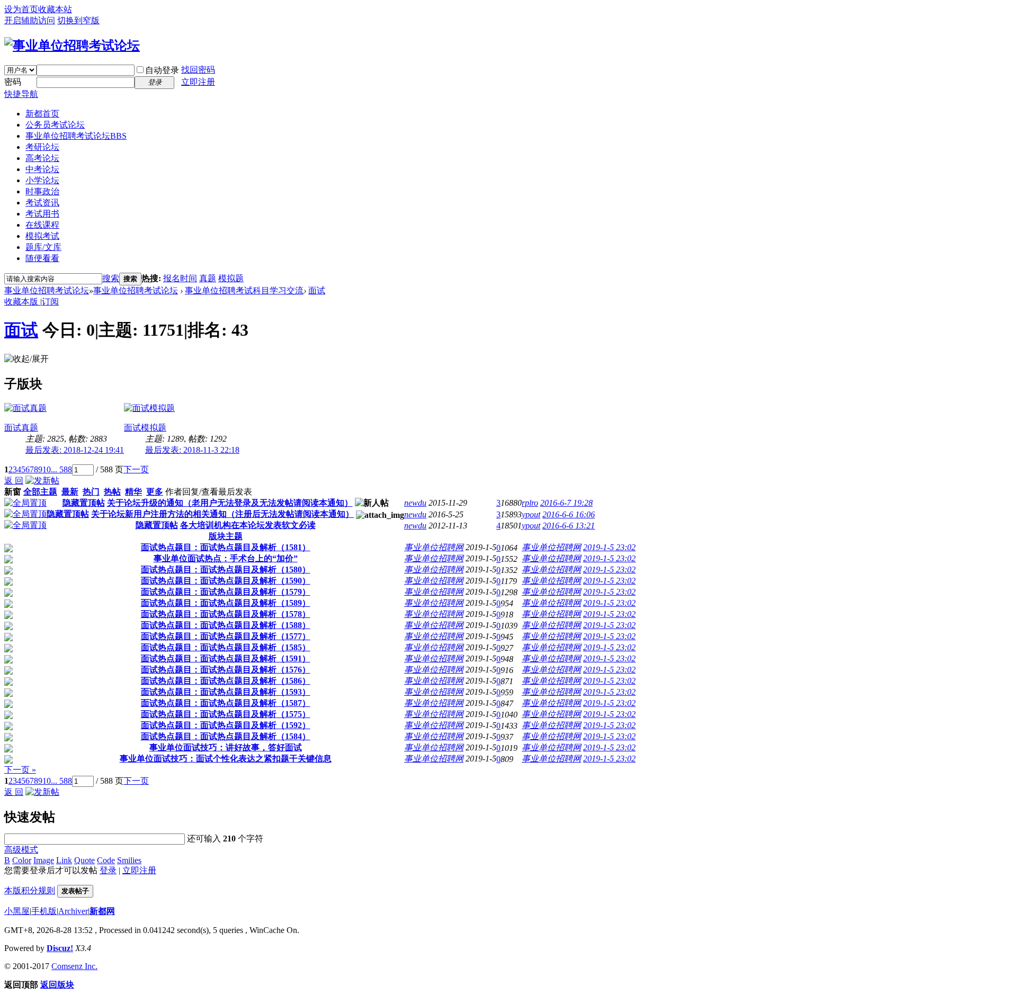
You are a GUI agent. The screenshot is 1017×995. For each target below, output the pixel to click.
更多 (154, 491)
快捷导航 (21, 93)
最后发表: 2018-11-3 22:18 (192, 449)
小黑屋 (17, 911)
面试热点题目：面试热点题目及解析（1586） (225, 680)
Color (21, 860)
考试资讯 (42, 202)
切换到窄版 (78, 20)
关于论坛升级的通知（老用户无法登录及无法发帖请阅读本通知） (230, 502)
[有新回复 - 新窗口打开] (8, 549)
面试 (316, 290)
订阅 (50, 301)
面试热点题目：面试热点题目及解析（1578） (225, 613)
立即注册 (198, 81)
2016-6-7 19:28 (566, 502)
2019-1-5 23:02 (609, 547)
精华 (133, 491)
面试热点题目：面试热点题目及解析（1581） (225, 547)
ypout (531, 514)
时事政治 (42, 191)
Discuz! (60, 948)
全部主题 (40, 491)
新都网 (102, 911)
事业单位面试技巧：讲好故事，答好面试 (225, 747)
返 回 (13, 480)
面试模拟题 (145, 427)
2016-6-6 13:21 (568, 525)
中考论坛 (42, 169)
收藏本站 (55, 9)
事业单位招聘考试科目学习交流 (244, 290)
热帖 (112, 491)
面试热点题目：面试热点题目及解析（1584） (225, 736)
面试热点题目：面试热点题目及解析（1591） (225, 658)
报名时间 (180, 278)
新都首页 (42, 113)
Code (106, 860)
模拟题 (231, 278)
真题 (207, 278)
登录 (108, 870)
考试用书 (42, 213)
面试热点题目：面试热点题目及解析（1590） (225, 580)
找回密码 (198, 69)
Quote (84, 860)
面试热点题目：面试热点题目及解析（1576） (225, 669)
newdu (415, 502)
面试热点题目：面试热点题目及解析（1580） (225, 569)
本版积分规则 (29, 890)
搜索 (110, 278)
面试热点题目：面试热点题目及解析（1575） (225, 714)
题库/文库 (43, 247)
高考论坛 (42, 158)
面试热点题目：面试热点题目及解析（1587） (225, 702)
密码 (12, 81)
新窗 (12, 491)
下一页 (136, 469)
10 (46, 469)
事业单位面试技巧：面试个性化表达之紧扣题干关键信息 (226, 758)
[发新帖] (42, 480)
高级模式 (21, 849)
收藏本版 (22, 301)
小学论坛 (42, 180)
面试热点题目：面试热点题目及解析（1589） (225, 602)
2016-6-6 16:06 (568, 514)
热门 (91, 491)
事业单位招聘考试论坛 (76, 135)
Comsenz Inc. (74, 966)
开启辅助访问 (29, 20)
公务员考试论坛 (55, 124)
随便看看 (42, 258)
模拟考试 (42, 235)
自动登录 (162, 70)
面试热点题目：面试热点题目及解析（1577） (225, 636)
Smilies (129, 860)
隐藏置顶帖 (84, 502)
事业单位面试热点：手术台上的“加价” (226, 558)
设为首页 (21, 9)
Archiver (73, 911)
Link (64, 860)
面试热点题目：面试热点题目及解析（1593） (225, 691)
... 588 (61, 469)
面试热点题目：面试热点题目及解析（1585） (225, 647)
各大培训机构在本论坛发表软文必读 (248, 525)
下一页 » (20, 769)
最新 (69, 491)
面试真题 (21, 427)
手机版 (44, 911)
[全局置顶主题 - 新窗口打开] (25, 502)
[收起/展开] (26, 359)
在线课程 (42, 224)
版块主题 (226, 536)
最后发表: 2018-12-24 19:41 (74, 449)
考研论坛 (42, 146)
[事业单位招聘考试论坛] (72, 45)
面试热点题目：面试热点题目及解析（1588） (225, 625)
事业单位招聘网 (433, 547)
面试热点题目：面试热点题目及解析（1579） (225, 591)
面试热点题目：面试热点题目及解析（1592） (225, 725)
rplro (530, 502)
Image (43, 860)
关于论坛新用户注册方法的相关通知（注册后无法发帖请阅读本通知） (222, 513)
